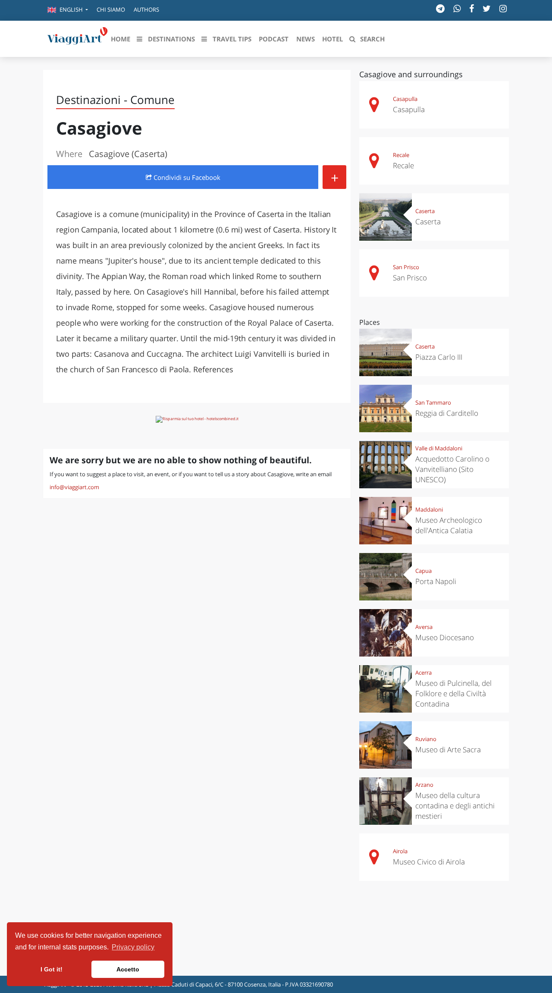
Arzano (424, 785)
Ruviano (425, 739)
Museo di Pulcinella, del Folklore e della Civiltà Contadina (453, 693)
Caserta (425, 211)
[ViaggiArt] (77, 38)
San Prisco (406, 267)
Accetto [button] (127, 969)
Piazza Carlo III (438, 357)
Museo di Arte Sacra (448, 749)
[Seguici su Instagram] (503, 8)
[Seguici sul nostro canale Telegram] (440, 8)
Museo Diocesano (444, 637)
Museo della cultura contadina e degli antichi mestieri (455, 805)
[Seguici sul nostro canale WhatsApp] (457, 8)
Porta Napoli (435, 581)
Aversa (424, 627)
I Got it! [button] (52, 969)
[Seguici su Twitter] (486, 8)
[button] (67, 10)
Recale (401, 155)
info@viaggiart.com (74, 487)
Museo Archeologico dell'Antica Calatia (448, 525)
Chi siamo (111, 9)
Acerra (423, 672)
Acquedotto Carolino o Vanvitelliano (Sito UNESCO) (452, 469)
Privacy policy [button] (133, 947)
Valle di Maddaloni (438, 448)
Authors (146, 9)
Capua (423, 571)
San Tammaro (433, 402)
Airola (400, 851)
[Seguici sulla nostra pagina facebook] (471, 8)
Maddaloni (429, 509)
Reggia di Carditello (446, 413)
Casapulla (405, 99)
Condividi (186, 177)
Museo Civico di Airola (429, 862)
